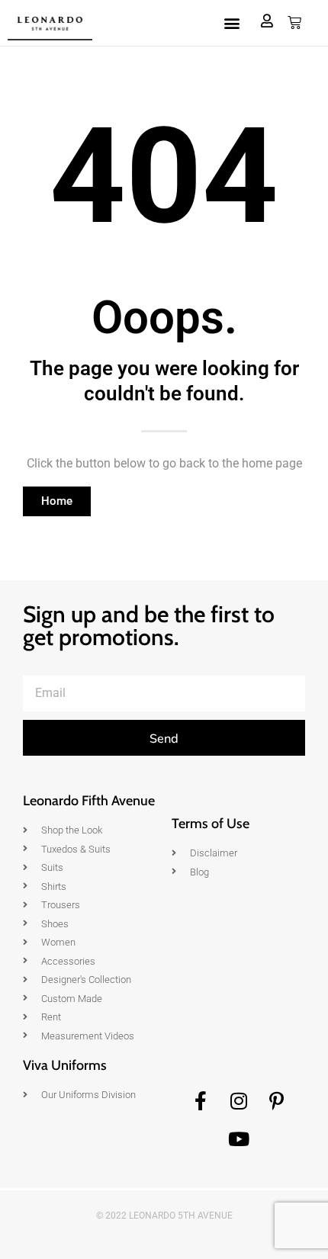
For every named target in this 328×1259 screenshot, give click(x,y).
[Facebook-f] (201, 1100)
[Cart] (294, 23)
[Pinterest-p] (277, 1100)
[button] (231, 23)
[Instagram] (239, 1100)
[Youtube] (239, 1138)
